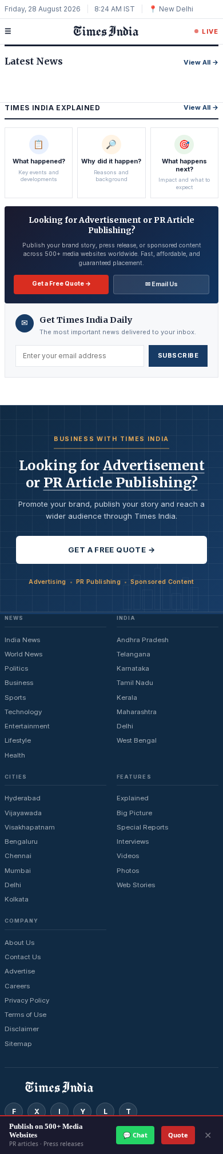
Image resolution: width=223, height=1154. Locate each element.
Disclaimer (22, 1029)
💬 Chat (135, 1135)
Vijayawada (23, 813)
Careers (17, 986)
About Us (19, 943)
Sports (15, 698)
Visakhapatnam (30, 827)
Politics (16, 668)
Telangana (133, 654)
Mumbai (18, 871)
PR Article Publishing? (120, 482)
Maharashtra (137, 712)
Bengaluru (21, 842)
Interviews (133, 842)
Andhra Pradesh (143, 640)
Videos (128, 856)
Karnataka (133, 668)
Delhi (125, 726)
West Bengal (137, 740)
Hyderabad (23, 798)
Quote (178, 1135)
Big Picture (134, 813)
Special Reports (142, 827)
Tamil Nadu (135, 683)
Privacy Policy (27, 1000)
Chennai (18, 856)
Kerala (127, 698)
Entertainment (27, 726)
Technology (23, 712)
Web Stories (136, 885)
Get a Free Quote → (61, 283)
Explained (133, 798)
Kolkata (17, 899)
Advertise (20, 971)
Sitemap (18, 1044)
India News (22, 640)
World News (23, 654)
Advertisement (154, 465)
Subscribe (178, 355)
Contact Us (23, 957)
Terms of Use (25, 1015)
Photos (128, 871)
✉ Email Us (161, 284)
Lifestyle (18, 740)
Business (19, 683)
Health (15, 755)
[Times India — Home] (103, 31)
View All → (201, 62)
